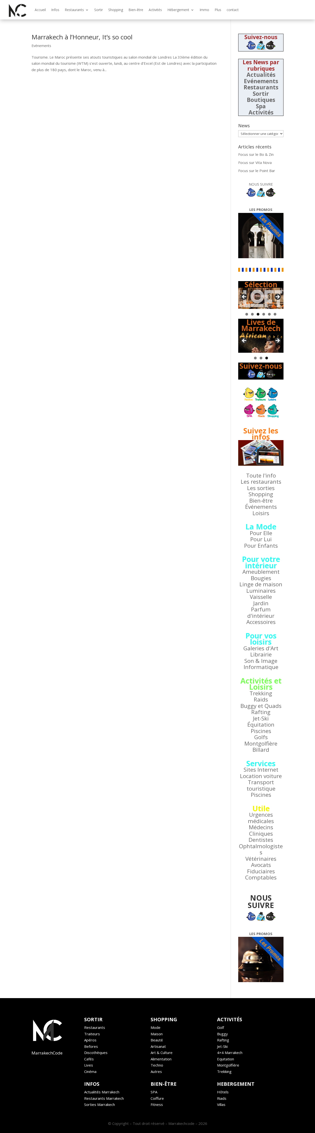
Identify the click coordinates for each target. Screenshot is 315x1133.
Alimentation (161, 1058)
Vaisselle (261, 597)
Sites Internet (261, 769)
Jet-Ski (261, 718)
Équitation (260, 724)
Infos (55, 9)
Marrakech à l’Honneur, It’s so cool (82, 36)
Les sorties (261, 488)
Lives (88, 1065)
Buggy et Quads (261, 706)
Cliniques (261, 833)
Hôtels (223, 1091)
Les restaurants (261, 481)
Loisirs (260, 513)
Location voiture (261, 776)
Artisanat (158, 1046)
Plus (218, 9)
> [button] (277, 297)
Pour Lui (261, 539)
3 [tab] (258, 314)
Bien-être (135, 9)
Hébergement (178, 9)
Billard (260, 749)
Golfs (261, 737)
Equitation (225, 1058)
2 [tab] (252, 314)
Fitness (157, 1104)
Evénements (41, 45)
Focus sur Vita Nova (255, 162)
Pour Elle (261, 533)
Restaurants (74, 9)
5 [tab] (269, 314)
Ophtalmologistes (261, 849)
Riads (221, 1098)
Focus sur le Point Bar (256, 170)
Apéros (90, 1039)
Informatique (261, 667)
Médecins (261, 827)
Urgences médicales (261, 818)
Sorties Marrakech (99, 1104)
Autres (156, 1071)
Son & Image (260, 661)
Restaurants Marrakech (104, 1098)
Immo (204, 9)
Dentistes (261, 840)
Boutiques (261, 100)
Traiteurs (92, 1033)
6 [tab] (275, 314)
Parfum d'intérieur (260, 613)
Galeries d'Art (260, 648)
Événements (261, 507)
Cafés (89, 1058)
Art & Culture (162, 1052)
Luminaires (261, 590)
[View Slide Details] (261, 298)
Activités (155, 9)
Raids (261, 699)
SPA (154, 1091)
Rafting (260, 712)
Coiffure (157, 1098)
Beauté (157, 1039)
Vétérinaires (260, 858)
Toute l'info (261, 475)
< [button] (244, 297)
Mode (155, 1027)
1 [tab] (246, 314)
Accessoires (261, 622)
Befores (91, 1046)
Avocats (261, 865)
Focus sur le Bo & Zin (256, 154)
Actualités (261, 75)
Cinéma (90, 1071)
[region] (261, 298)
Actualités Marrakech (101, 1091)
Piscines (261, 731)
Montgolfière (260, 743)
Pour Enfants (261, 545)
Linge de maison (260, 584)
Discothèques (96, 1052)
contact (233, 9)
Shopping (115, 9)
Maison (157, 1033)
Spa (261, 106)
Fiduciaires (261, 871)
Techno (157, 1065)
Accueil (40, 9)
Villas (221, 1104)
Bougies (261, 578)
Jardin (260, 603)
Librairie (261, 654)
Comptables (261, 877)
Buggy (222, 1033)
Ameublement (261, 571)
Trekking (261, 693)
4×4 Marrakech (229, 1052)
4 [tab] (263, 314)
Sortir (98, 9)
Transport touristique (261, 785)
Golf (220, 1027)
